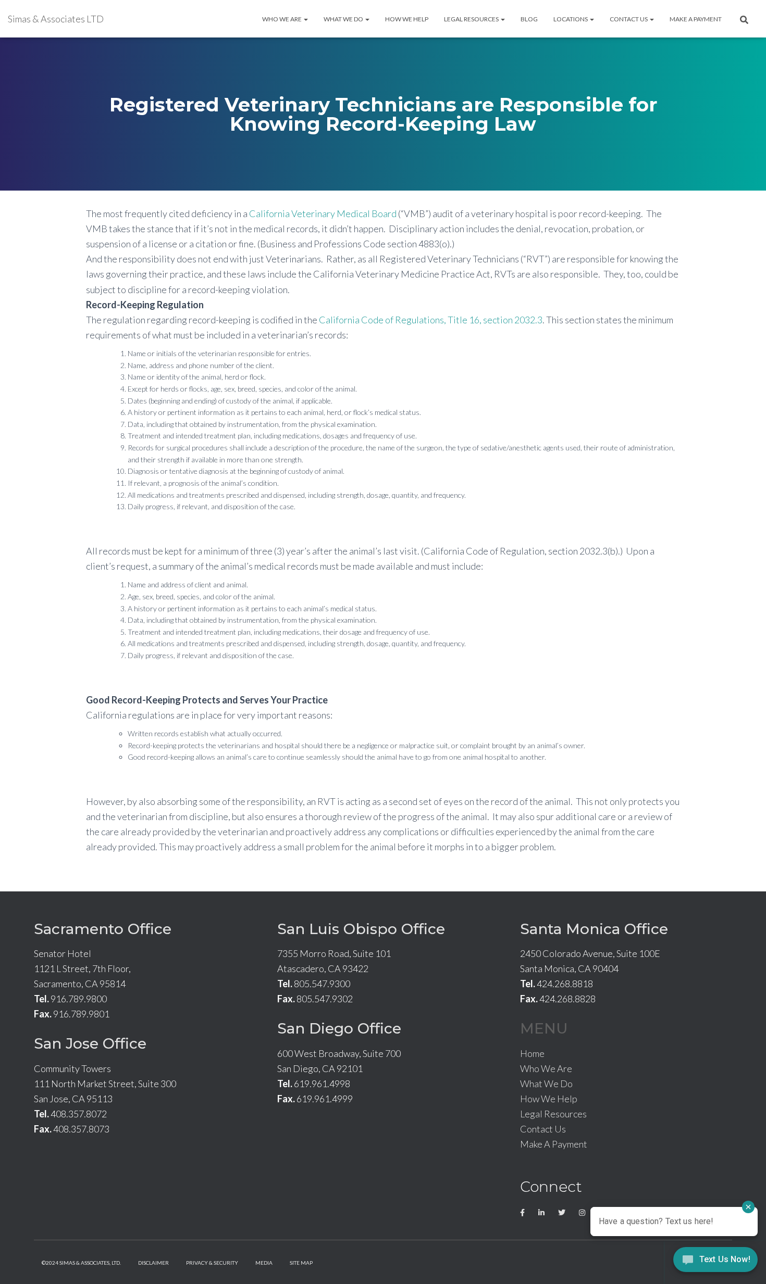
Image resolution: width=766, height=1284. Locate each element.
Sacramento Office (102, 929)
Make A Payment (696, 19)
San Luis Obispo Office (361, 929)
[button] (305, 19)
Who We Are (282, 19)
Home (532, 1053)
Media (264, 1263)
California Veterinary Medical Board (323, 213)
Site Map (301, 1263)
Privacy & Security (212, 1263)
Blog (529, 19)
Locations (571, 19)
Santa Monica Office (594, 929)
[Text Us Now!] (715, 1262)
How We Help (406, 19)
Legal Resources (472, 19)
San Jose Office (90, 1043)
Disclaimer (153, 1263)
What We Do (344, 19)
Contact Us (629, 19)
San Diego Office (339, 1028)
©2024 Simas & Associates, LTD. (81, 1263)
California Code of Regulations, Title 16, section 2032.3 (430, 319)
